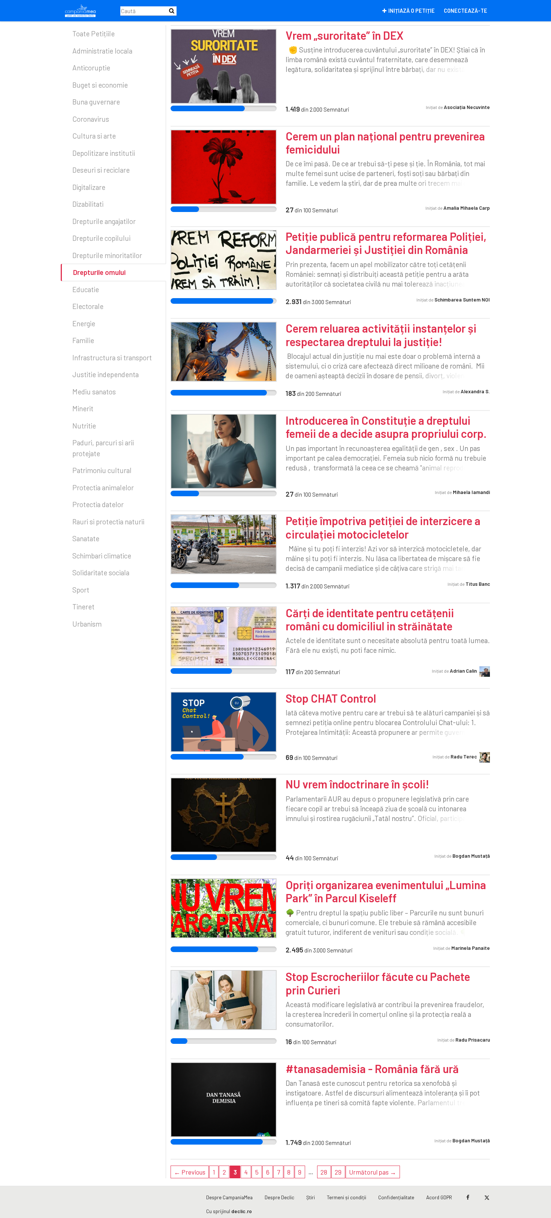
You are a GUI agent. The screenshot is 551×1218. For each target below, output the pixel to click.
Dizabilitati (87, 204)
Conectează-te (465, 10)
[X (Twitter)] (486, 1197)
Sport (80, 589)
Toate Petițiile (93, 33)
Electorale (87, 306)
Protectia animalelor (103, 487)
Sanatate (85, 538)
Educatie (85, 289)
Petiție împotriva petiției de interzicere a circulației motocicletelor (383, 527)
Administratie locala (102, 50)
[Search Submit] (172, 10)
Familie (83, 340)
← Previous (189, 1172)
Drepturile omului (99, 272)
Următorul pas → (372, 1172)
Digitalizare (88, 187)
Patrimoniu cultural (102, 470)
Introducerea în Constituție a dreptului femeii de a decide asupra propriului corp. (386, 426)
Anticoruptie (91, 67)
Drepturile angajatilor (104, 221)
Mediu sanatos (94, 391)
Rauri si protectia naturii (108, 521)
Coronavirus (90, 119)
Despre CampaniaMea (229, 1197)
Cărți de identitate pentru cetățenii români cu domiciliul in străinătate (370, 619)
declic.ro (241, 1211)
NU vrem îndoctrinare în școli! (357, 784)
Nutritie (84, 425)
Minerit (82, 408)
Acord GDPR (439, 1197)
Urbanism (87, 623)
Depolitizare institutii (103, 153)
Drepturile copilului (101, 238)
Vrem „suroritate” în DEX (344, 35)
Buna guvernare (96, 101)
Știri (310, 1197)
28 (323, 1172)
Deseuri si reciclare (101, 170)
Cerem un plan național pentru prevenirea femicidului (385, 142)
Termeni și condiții (346, 1197)
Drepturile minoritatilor (107, 255)
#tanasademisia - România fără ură (372, 1068)
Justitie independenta (105, 374)
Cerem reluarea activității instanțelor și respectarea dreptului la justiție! (381, 334)
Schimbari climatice (101, 555)
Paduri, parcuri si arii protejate (103, 448)
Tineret (83, 606)
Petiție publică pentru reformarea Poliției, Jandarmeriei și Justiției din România (386, 243)
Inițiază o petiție (411, 10)
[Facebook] (467, 1197)
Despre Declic (279, 1197)
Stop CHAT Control (331, 698)
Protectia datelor (98, 504)
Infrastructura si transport (112, 357)
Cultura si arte (94, 135)
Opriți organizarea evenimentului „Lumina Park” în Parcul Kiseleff (386, 891)
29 (338, 1172)
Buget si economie (100, 85)
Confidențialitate (396, 1197)
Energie (83, 323)
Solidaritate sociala (100, 572)
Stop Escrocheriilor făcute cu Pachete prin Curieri (378, 983)
